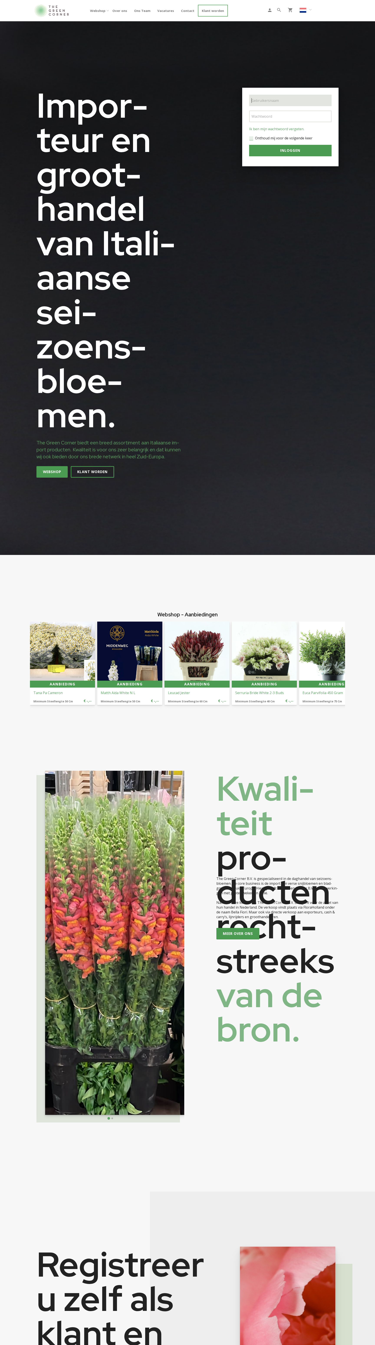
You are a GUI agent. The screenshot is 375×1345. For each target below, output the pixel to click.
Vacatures (165, 10)
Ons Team (142, 10)
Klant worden (213, 10)
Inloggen (290, 150)
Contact (187, 10)
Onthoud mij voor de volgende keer (283, 138)
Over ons (119, 10)
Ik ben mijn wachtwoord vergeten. (276, 129)
